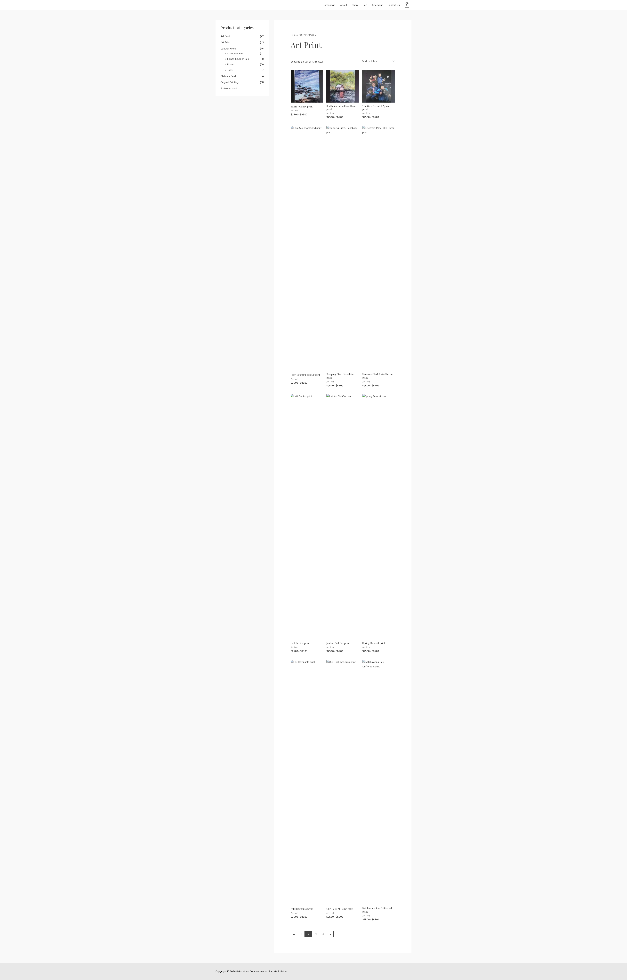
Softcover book (229, 88)
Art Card (225, 36)
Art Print (225, 42)
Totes (230, 70)
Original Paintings (230, 82)
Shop (355, 5)
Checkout (377, 5)
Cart (365, 5)
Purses (231, 64)
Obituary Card (228, 76)
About (343, 5)
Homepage (328, 5)
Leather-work (228, 48)
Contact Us (394, 5)
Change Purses (235, 53)
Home (294, 34)
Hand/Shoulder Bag (238, 59)
